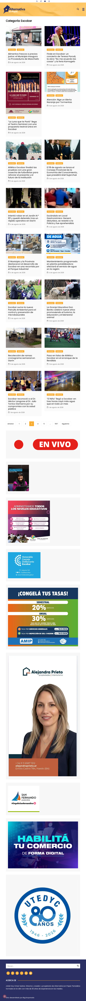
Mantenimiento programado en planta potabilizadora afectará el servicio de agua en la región (62, 265)
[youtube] (45, 1)
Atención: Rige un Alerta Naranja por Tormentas (59, 101)
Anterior (11, 424)
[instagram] (49, 1)
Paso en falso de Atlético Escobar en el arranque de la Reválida (62, 358)
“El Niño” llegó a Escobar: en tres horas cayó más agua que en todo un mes (61, 401)
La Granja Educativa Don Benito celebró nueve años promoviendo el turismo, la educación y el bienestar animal (61, 312)
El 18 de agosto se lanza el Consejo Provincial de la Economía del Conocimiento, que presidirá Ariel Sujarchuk (62, 171)
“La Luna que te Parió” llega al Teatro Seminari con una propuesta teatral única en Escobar (22, 125)
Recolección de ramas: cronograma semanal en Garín (21, 358)
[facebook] (41, 1)
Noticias (20, 50)
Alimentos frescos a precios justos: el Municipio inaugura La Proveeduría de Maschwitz (23, 56)
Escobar (12, 50)
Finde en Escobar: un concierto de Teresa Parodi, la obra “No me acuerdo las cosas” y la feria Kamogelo (61, 57)
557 (56, 424)
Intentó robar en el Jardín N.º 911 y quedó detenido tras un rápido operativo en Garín (23, 218)
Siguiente (65, 424)
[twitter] (37, 1)
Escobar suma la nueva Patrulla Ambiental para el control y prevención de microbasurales (22, 311)
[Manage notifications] (4, 996)
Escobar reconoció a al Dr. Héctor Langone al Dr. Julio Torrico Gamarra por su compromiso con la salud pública (22, 403)
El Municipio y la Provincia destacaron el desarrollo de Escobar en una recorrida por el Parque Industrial (23, 265)
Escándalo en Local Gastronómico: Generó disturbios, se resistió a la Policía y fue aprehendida (60, 219)
